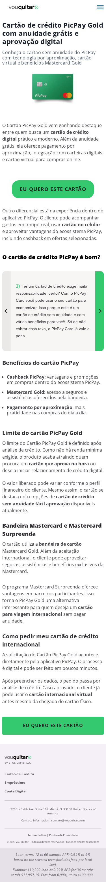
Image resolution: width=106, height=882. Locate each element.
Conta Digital (16, 791)
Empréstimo (15, 782)
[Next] (99, 311)
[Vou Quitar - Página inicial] (23, 7)
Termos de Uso (37, 835)
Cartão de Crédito (19, 774)
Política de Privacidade (63, 835)
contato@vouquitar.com (68, 820)
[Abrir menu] (100, 7)
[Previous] (6, 311)
